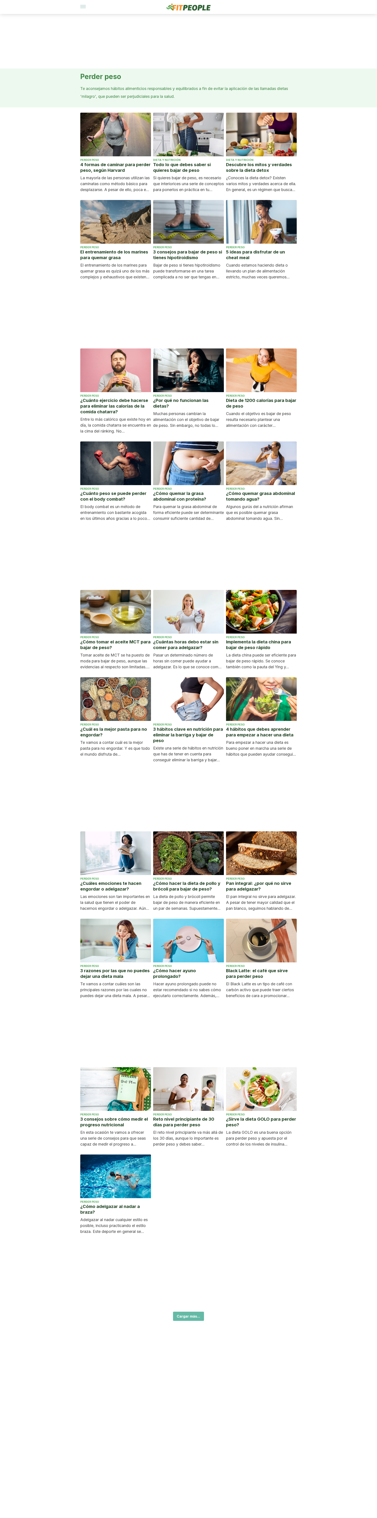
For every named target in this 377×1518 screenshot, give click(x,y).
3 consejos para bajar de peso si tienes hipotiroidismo (187, 254)
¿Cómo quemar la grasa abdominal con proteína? (179, 496)
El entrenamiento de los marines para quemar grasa (114, 254)
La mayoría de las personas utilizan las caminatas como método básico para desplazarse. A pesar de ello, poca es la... (115, 184)
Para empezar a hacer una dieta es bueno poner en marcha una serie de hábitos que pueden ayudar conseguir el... (260, 748)
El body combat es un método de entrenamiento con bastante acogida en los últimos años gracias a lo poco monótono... (113, 512)
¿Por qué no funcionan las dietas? (181, 403)
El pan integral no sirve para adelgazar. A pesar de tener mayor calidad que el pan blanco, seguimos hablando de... (261, 902)
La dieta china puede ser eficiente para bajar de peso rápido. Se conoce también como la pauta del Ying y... (261, 661)
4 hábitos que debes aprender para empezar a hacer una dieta (259, 732)
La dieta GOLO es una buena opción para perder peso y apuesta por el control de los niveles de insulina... (258, 1138)
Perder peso (89, 160)
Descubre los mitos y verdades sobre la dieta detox (259, 167)
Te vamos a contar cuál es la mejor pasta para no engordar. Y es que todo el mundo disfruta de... (115, 748)
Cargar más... (188, 1316)
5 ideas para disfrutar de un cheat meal (255, 254)
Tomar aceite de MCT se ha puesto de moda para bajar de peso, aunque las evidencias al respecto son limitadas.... (115, 661)
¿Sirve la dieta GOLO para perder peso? (261, 1122)
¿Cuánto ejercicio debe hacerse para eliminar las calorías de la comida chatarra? (114, 406)
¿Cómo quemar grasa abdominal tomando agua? (260, 496)
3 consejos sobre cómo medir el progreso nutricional (114, 1122)
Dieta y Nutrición (167, 160)
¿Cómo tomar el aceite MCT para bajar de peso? (115, 644)
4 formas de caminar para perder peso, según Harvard (115, 167)
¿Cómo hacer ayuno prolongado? (174, 973)
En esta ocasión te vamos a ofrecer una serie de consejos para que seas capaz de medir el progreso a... (113, 1138)
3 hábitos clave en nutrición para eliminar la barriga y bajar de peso (188, 735)
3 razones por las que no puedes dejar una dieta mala (115, 973)
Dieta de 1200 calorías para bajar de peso (261, 403)
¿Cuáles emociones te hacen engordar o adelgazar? (110, 886)
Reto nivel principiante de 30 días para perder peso (183, 1122)
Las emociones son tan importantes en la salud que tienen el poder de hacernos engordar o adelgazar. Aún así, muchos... (115, 902)
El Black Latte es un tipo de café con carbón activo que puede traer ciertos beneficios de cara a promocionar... (260, 990)
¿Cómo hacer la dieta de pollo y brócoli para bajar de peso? (186, 886)
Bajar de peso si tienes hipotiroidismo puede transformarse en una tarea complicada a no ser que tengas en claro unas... (186, 271)
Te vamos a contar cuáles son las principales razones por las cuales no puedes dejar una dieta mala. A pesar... (115, 990)
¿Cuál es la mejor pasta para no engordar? (113, 732)
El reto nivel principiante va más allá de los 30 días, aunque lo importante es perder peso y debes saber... (188, 1138)
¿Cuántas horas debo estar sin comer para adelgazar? (185, 644)
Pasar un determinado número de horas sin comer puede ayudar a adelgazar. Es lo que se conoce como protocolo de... (187, 661)
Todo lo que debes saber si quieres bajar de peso (182, 167)
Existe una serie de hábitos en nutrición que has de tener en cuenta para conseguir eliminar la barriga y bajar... (188, 754)
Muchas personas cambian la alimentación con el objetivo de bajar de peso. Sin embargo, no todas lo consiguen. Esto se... (186, 419)
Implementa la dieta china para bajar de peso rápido (258, 644)
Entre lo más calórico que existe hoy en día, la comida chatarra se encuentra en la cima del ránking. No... (115, 425)
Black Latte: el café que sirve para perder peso (257, 973)
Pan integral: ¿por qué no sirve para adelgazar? (258, 886)
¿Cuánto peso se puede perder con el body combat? (113, 496)
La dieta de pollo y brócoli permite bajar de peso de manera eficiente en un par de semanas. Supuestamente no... (186, 902)
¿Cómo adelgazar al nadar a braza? (110, 1209)
